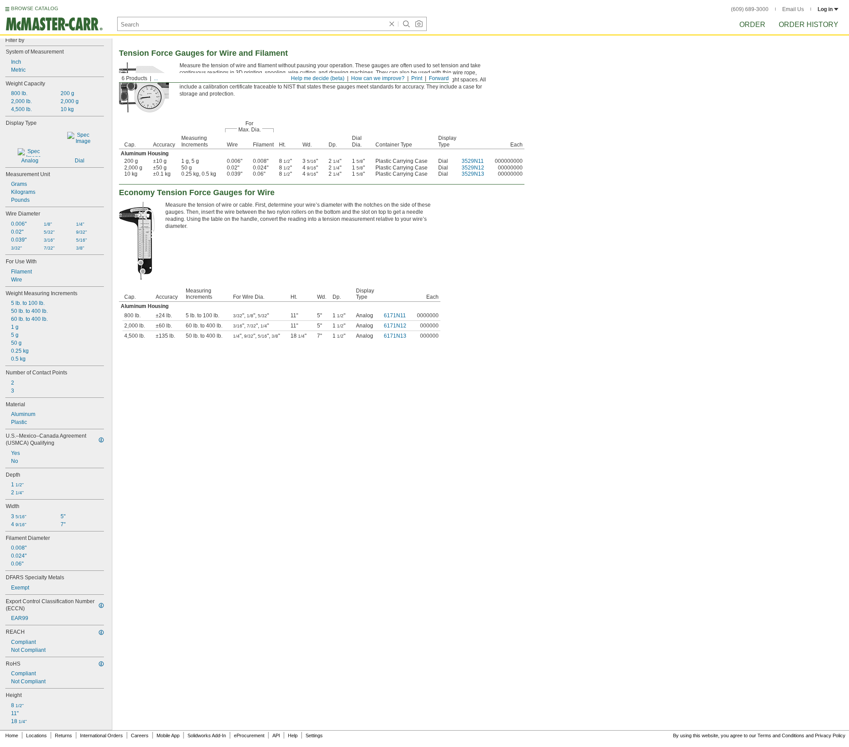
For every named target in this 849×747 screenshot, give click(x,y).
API (276, 735)
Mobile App (168, 735)
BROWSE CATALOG (34, 8)
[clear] (391, 24)
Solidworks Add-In (206, 735)
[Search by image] (418, 23)
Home (11, 735)
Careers (140, 735)
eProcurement (249, 735)
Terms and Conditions (780, 735)
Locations (36, 735)
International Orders (101, 735)
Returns (63, 735)
